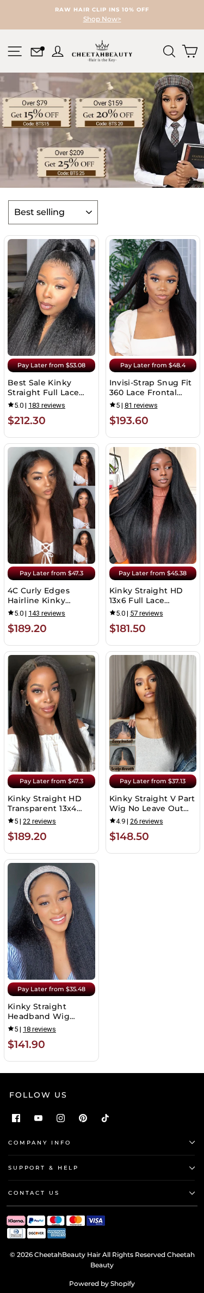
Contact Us (34, 1193)
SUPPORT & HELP (43, 1168)
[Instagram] (61, 1118)
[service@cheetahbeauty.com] (36, 53)
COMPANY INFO (39, 1143)
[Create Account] (56, 50)
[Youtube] (38, 1118)
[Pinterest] (83, 1118)
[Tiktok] (105, 1118)
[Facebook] (16, 1118)
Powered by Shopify (102, 1283)
